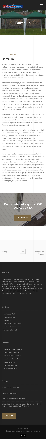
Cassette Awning (9, 317)
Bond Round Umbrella (11, 359)
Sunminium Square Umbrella (13, 323)
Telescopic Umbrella (11, 330)
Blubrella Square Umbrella (13, 349)
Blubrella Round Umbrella (12, 356)
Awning (4, 252)
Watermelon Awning (10, 368)
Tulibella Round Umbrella (12, 327)
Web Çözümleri (35, 431)
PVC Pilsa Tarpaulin (10, 365)
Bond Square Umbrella (11, 352)
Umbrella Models (9, 362)
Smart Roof (8, 320)
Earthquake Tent (9, 314)
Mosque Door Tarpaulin (39, 253)
